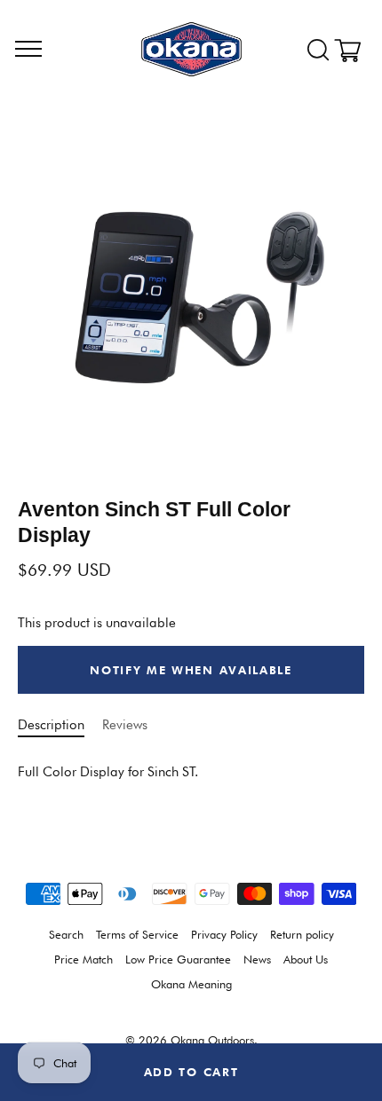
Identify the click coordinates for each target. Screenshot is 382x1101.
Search (66, 934)
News (257, 959)
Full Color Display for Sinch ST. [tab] (108, 772)
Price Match (83, 959)
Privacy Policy (224, 934)
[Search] (318, 50)
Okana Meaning (191, 984)
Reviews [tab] (124, 725)
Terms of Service (137, 934)
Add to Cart (191, 1072)
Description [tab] (51, 725)
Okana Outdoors (212, 1040)
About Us (305, 959)
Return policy (302, 934)
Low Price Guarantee (178, 959)
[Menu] (28, 49)
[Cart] (353, 50)
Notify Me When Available (191, 670)
